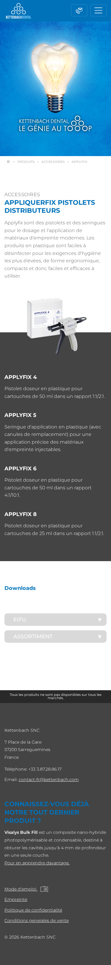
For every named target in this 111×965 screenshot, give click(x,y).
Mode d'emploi (21, 889)
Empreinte (15, 899)
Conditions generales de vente (36, 920)
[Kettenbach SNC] (18, 11)
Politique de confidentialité (33, 910)
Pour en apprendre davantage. (37, 863)
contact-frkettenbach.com (49, 779)
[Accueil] (11, 162)
